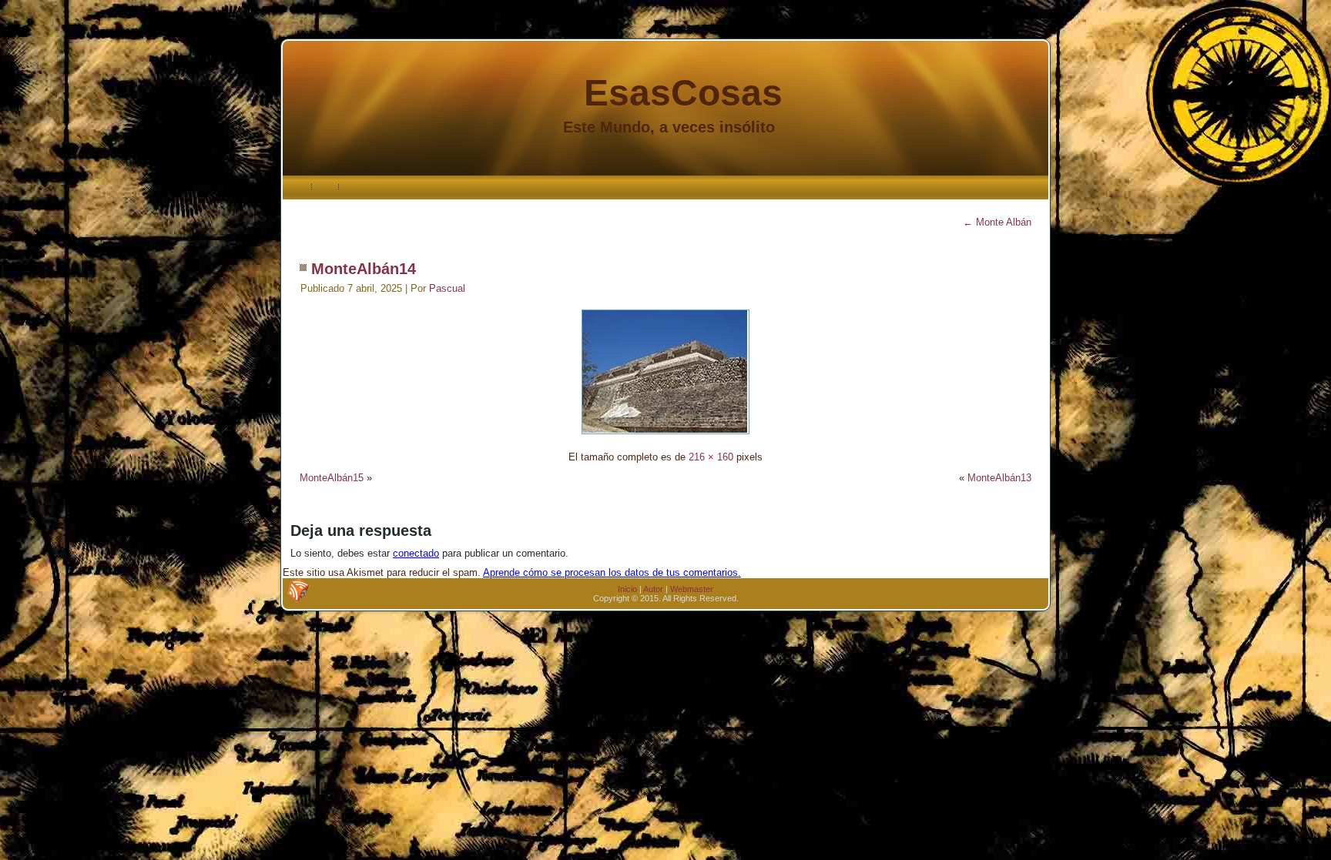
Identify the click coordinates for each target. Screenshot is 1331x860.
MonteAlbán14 (363, 268)
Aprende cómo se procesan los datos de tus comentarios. (612, 572)
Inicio (627, 589)
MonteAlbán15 (332, 478)
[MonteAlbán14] (665, 436)
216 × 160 (711, 457)
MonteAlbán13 (999, 478)
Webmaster (691, 589)
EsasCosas (683, 92)
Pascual (447, 288)
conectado (416, 553)
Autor (653, 589)
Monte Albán (997, 222)
